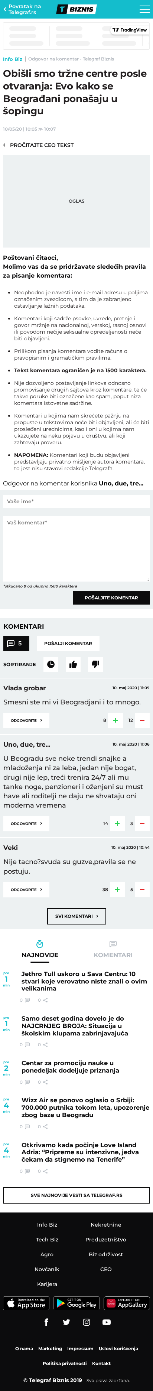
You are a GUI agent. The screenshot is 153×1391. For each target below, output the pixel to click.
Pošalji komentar (68, 643)
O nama (24, 1348)
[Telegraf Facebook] (46, 1322)
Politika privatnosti (65, 1363)
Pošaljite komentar (111, 597)
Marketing (50, 1348)
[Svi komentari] (50, 664)
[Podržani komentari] (73, 664)
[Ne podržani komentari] (95, 664)
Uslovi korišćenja (118, 1348)
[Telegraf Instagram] (86, 1322)
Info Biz (12, 59)
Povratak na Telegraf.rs (25, 9)
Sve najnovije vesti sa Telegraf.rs (77, 1195)
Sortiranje (19, 664)
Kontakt (101, 1363)
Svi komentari (76, 915)
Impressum (80, 1348)
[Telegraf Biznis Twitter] (66, 1322)
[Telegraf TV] (106, 1322)
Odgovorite (26, 719)
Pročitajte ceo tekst (38, 145)
